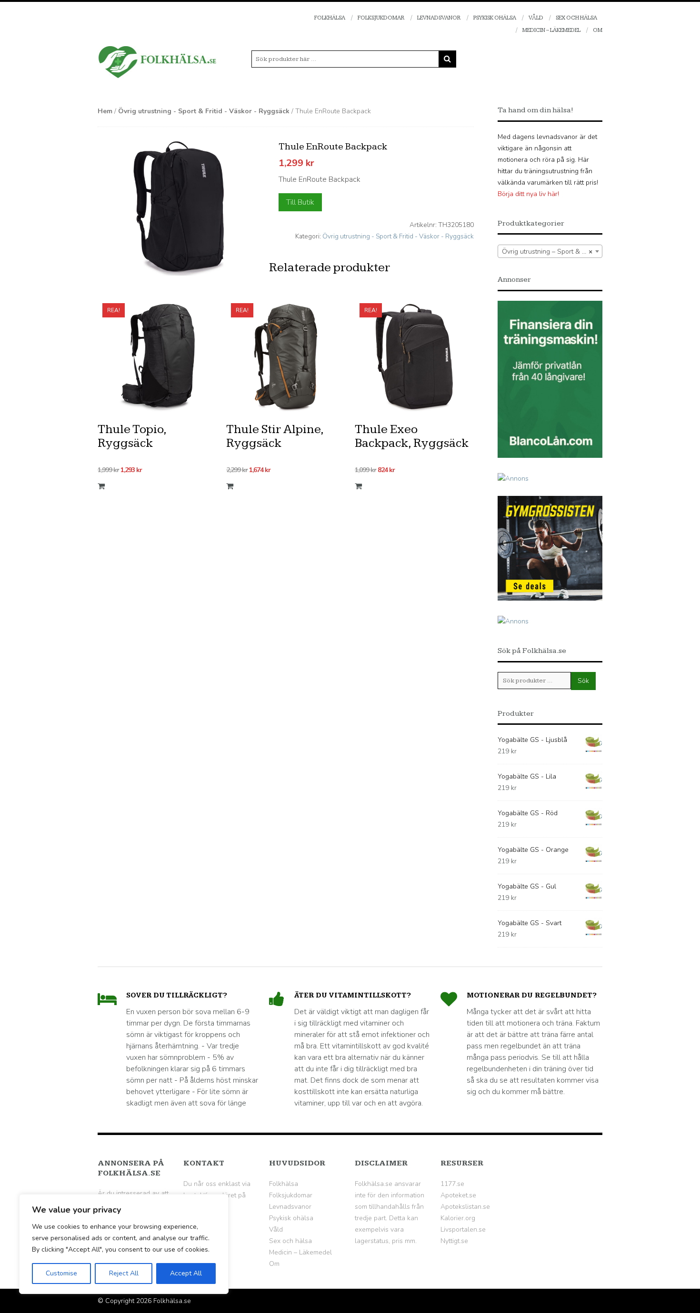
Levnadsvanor (439, 17)
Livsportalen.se (463, 1229)
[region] (124, 1244)
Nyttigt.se (454, 1240)
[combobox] (550, 251)
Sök (583, 680)
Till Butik (300, 202)
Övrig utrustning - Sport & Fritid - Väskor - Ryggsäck (204, 111)
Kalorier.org (457, 1218)
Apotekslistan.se (465, 1206)
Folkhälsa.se (172, 1300)
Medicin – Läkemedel (551, 30)
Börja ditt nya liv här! (528, 193)
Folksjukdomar (381, 17)
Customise (61, 1273)
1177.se (452, 1183)
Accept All (186, 1273)
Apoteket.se (458, 1195)
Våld (536, 17)
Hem (105, 111)
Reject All (124, 1273)
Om (597, 30)
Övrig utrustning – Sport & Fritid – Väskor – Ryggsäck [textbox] (552, 251)
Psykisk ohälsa (494, 17)
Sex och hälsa (576, 17)
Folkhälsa (329, 17)
